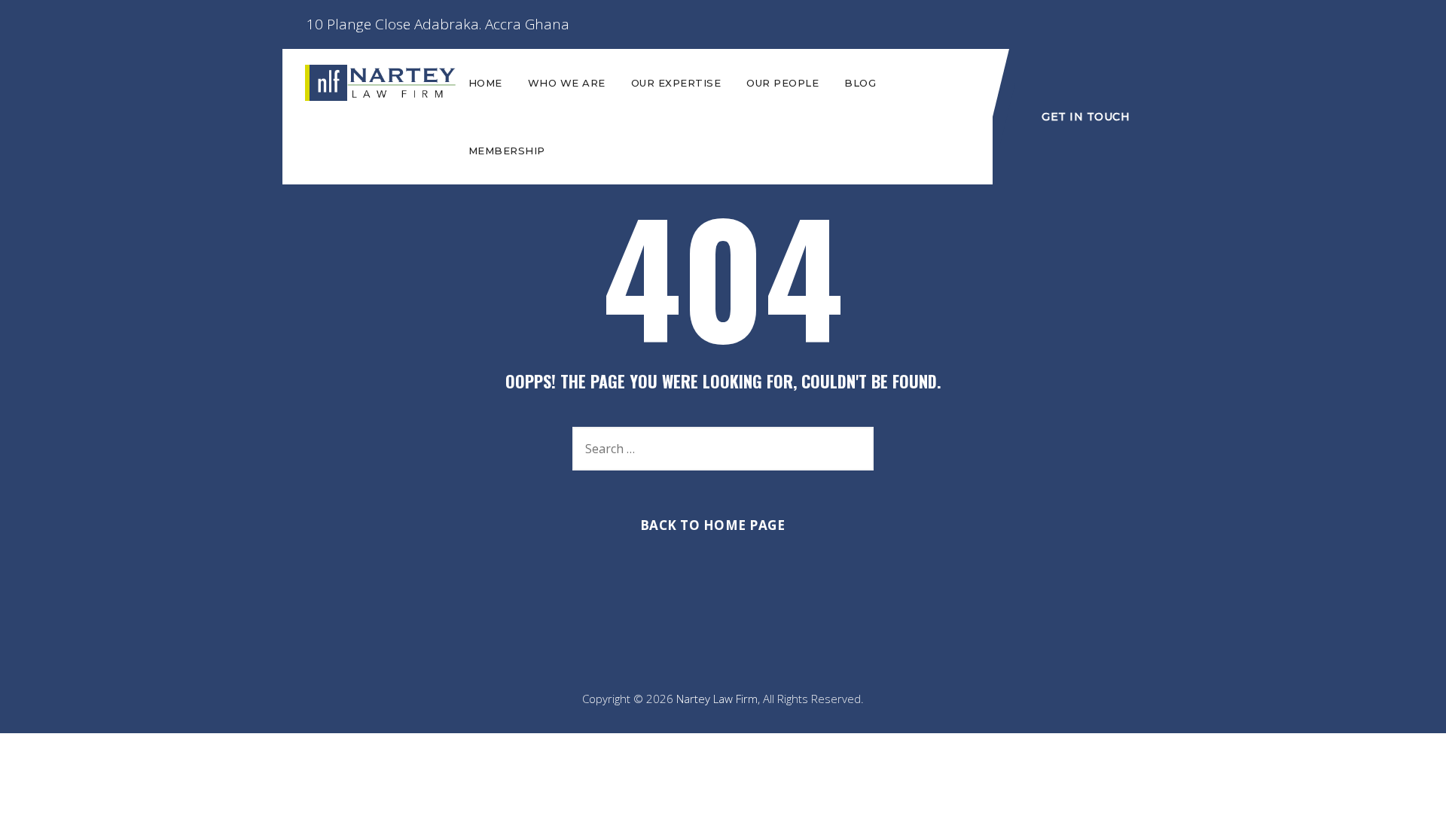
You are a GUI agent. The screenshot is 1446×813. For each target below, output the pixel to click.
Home (485, 83)
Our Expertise (676, 83)
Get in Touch (1086, 116)
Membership (506, 151)
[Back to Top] (1414, 788)
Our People (782, 83)
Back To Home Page (713, 525)
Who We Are (567, 83)
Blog (860, 83)
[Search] (855, 448)
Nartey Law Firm (717, 698)
